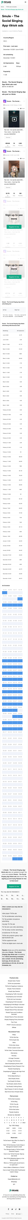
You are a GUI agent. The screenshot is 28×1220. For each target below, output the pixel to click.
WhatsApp (14, 1182)
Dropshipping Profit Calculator (14, 1002)
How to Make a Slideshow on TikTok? (14, 1167)
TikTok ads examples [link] (11, 7)
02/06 (14, 1128)
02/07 (8, 1128)
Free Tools (14, 1022)
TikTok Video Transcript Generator (14, 1050)
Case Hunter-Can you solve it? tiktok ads (19, 899)
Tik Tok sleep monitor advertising (12, 930)
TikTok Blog (14, 1101)
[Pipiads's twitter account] (12, 1209)
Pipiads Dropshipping (14, 1069)
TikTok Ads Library (14, 1045)
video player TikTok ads (9, 913)
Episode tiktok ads (24, 899)
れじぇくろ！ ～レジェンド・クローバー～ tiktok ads (24, 895)
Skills (14, 1042)
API (14, 1184)
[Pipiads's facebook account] (8, 1209)
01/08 (14, 1133)
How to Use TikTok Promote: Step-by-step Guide (14, 1155)
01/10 (20, 1131)
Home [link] (2, 7)
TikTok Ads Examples (14, 1099)
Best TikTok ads (14, 1107)
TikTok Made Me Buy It (14, 1076)
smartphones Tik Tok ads (10, 933)
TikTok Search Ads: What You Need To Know (14, 1141)
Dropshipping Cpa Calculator (14, 996)
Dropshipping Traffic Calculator (14, 994)
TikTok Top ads (14, 1104)
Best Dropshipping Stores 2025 (14, 1063)
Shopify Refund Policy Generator (14, 1010)
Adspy (14, 1034)
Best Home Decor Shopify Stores (14, 1092)
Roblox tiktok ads (3, 895)
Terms (12, 1213)
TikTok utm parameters (14, 983)
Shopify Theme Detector (14, 989)
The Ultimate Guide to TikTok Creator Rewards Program (14, 1150)
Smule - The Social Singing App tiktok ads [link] (12, 9)
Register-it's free (14, 227)
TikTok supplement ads (9, 940)
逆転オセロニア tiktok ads (3, 899)
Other (23, 1123)
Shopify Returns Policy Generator (14, 1017)
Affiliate (14, 1027)
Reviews (14, 1056)
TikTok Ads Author (14, 1109)
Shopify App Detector (14, 991)
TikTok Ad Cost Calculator (14, 999)
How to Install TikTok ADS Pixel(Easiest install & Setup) (14, 1171)
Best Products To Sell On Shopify (14, 1089)
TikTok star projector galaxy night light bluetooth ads (12, 936)
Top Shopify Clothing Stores (14, 1086)
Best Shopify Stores (14, 1078)
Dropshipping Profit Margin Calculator (14, 1004)
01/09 (8, 1133)
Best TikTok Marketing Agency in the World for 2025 (14, 1159)
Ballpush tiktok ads (8, 899)
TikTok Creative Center (14, 1048)
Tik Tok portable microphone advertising (11, 920)
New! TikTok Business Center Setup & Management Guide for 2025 (14, 1146)
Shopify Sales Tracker (14, 981)
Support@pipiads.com (14, 1179)
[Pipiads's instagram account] (19, 1209)
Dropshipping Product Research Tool (14, 1066)
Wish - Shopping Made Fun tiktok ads (19, 895)
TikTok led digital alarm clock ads (12, 943)
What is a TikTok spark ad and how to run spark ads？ (14, 1164)
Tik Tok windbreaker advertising (12, 916)
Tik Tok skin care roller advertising (12, 927)
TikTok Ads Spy (14, 1037)
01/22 (20, 1128)
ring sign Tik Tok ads (8, 924)
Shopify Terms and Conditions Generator (14, 1013)
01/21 (8, 1131)
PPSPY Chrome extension (14, 1025)
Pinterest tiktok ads (8, 895)
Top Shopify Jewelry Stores (14, 1084)
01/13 (14, 1131)
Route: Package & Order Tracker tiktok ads (14, 895)
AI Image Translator (14, 1058)
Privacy (7, 1213)
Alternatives (14, 1053)
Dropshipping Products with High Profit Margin (14, 1072)
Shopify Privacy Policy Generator (14, 1007)
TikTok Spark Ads (14, 1040)
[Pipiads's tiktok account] (16, 1209)
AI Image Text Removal (14, 1061)
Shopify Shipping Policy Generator (14, 1019)
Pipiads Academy (14, 1112)
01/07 (20, 1133)
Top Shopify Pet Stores (14, 1081)
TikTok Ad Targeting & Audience (14, 986)
